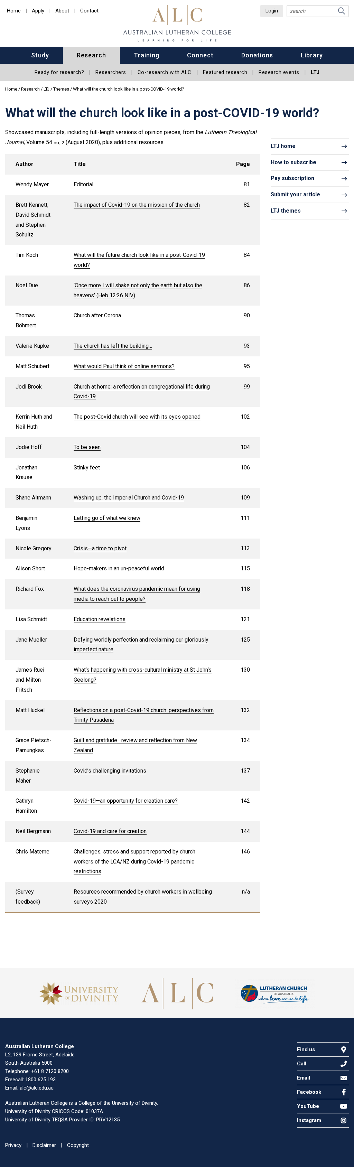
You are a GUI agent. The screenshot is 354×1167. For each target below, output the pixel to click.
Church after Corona (97, 315)
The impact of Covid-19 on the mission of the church (137, 205)
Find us (306, 1049)
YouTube (308, 1106)
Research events (279, 72)
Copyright (78, 1145)
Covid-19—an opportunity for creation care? (126, 800)
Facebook (309, 1092)
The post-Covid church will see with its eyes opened (137, 416)
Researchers (110, 72)
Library (312, 55)
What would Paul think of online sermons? (124, 366)
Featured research (225, 72)
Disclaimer (44, 1145)
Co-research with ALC (165, 72)
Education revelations (99, 619)
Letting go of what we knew (107, 518)
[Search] (341, 11)
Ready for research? (59, 72)
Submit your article (295, 194)
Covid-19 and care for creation (110, 831)
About (62, 11)
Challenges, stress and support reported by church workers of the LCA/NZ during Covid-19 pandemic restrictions (134, 861)
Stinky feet (87, 467)
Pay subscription (292, 178)
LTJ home (283, 146)
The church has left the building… (113, 346)
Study (40, 55)
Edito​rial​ (83, 184)
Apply (38, 11)
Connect (200, 55)
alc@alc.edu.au (37, 1088)
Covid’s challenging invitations (110, 770)
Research (91, 55)
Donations (257, 55)
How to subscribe (293, 162)
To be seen (87, 447)
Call (301, 1064)
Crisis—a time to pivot (100, 548)
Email (303, 1078)
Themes (61, 89)
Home (14, 11)
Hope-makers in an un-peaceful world (119, 568)
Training (146, 55)
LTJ (315, 72)
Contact (89, 11)
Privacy (13, 1145)
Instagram (309, 1120)
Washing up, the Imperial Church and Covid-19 (129, 497)
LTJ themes (286, 210)
